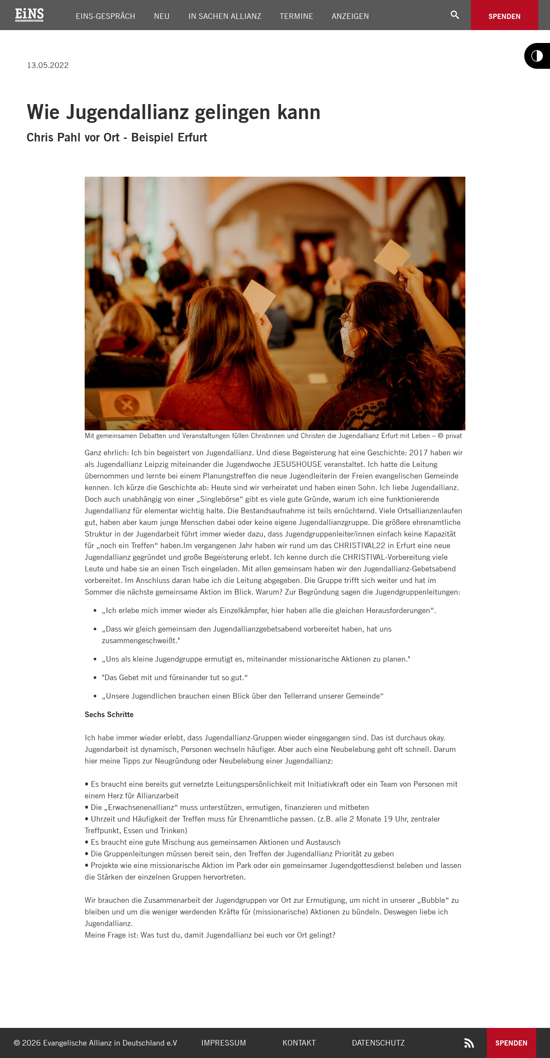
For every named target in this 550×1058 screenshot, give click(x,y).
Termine (296, 16)
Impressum (223, 1042)
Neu (162, 16)
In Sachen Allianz (224, 16)
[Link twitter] (23, 34)
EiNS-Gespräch (105, 16)
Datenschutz (378, 1042)
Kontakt (299, 1042)
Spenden (505, 16)
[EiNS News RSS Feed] (469, 1044)
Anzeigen (350, 16)
